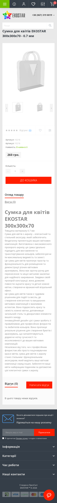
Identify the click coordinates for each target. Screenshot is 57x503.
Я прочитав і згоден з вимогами (26, 438)
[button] (23, 4)
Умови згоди (22, 438)
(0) (30, 130)
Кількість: (11, 165)
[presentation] (6, 108)
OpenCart (33, 485)
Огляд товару (14, 195)
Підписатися (44, 432)
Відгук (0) (10, 202)
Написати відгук (39, 385)
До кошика (28, 180)
